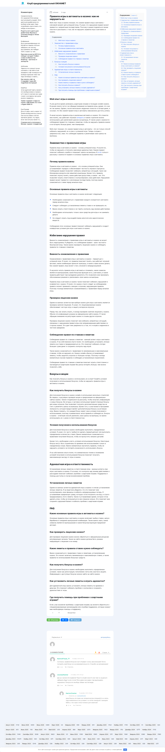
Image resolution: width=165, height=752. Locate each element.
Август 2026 (10, 725)
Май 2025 (52, 729)
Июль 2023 (91, 739)
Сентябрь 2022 (92, 743)
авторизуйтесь (105, 637)
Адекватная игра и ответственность (68, 70)
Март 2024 (118, 734)
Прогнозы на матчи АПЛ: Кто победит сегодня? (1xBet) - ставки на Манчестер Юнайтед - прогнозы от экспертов (31, 57)
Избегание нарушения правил (66, 51)
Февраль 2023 (10, 743)
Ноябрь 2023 (28, 739)
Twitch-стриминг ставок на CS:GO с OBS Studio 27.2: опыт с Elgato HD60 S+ (31, 102)
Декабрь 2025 (101, 725)
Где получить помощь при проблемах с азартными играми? (79, 90)
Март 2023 (149, 739)
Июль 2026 (25, 725)
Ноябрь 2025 (118, 725)
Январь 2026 (86, 725)
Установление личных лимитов (69, 72)
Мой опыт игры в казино (66, 40)
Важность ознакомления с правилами (71, 54)
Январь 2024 (151, 734)
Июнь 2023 (105, 739)
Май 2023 (119, 739)
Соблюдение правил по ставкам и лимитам (73, 59)
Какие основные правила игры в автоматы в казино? (76, 77)
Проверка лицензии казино (67, 56)
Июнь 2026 (40, 725)
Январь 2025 (114, 729)
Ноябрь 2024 (146, 729)
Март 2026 (55, 725)
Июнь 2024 (74, 734)
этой (99, 152)
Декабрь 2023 (10, 739)
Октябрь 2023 (44, 739)
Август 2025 (10, 729)
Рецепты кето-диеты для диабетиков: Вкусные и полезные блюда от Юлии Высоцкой (30, 33)
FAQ (56, 75)
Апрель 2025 (66, 729)
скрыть (134, 15)
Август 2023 (77, 739)
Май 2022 (151, 743)
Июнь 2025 (38, 729)
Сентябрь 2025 (150, 725)
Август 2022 (108, 743)
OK (125, 749)
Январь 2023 (26, 743)
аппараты (80, 117)
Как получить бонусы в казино (69, 64)
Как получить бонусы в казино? (69, 85)
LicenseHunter (81, 696)
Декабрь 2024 (130, 729)
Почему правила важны (66, 46)
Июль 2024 (60, 734)
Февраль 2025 (97, 729)
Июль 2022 (122, 743)
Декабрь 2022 (43, 743)
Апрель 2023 (134, 739)
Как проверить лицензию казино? (70, 80)
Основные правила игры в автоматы (71, 48)
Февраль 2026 (70, 725)
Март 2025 (81, 729)
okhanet (55, 12)
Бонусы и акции (61, 62)
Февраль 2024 (135, 734)
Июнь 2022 (137, 743)
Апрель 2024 (103, 734)
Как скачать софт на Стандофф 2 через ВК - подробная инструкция (29, 81)
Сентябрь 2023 (61, 739)
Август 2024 (45, 734)
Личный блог (72, 613)
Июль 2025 (24, 729)
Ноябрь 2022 (59, 743)
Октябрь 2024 (10, 734)
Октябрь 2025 (135, 725)
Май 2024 (88, 734)
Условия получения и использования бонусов (74, 67)
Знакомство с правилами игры (66, 43)
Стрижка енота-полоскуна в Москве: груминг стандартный (31, 123)
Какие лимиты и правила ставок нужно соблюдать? (76, 82)
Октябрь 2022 (75, 743)
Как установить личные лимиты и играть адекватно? (76, 88)
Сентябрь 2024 (28, 734)
